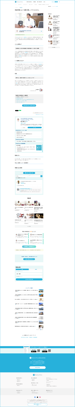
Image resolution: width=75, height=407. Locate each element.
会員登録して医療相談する (29, 246)
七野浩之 (22, 183)
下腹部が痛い (31, 337)
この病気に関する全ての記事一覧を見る (29, 105)
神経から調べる (31, 4)
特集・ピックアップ (34, 384)
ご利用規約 (47, 380)
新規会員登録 (37, 367)
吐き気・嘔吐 (23, 337)
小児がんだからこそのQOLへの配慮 (21, 100)
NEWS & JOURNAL (34, 385)
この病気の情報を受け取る (28, 259)
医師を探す (33, 380)
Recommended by (38, 329)
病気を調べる (20, 4)
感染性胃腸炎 (35, 337)
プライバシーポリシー (49, 381)
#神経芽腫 (21, 7)
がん (18, 37)
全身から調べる (25, 4)
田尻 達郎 (23, 121)
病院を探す (33, 379)
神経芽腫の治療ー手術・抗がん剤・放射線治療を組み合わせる (25, 99)
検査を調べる (18, 381)
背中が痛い (26, 337)
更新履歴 (57, 6)
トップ (16, 4)
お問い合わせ (47, 382)
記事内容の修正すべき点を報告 (39, 114)
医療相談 (18, 385)
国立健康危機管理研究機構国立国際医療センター (26, 188)
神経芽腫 (36, 4)
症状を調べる (18, 380)
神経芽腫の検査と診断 (19, 98)
